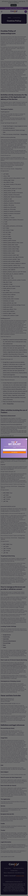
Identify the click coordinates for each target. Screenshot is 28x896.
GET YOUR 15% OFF (14, 452)
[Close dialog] (26, 439)
